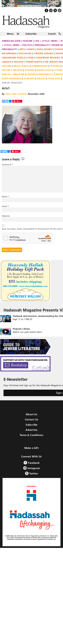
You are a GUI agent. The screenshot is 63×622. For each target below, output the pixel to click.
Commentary (40, 68)
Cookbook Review (47, 60)
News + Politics (23, 48)
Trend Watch (34, 64)
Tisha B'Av (54, 81)
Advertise (31, 432)
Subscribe (31, 36)
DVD (39, 52)
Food (30, 60)
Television (24, 56)
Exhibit (48, 52)
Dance (31, 52)
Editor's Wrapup (12, 73)
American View (11, 43)
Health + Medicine (13, 77)
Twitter (33, 476)
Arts (22, 52)
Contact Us (31, 422)
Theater (38, 56)
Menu (10, 36)
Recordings (9, 56)
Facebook (33, 465)
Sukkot (41, 81)
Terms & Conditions (31, 438)
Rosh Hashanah (11, 81)
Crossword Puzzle (13, 60)
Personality (42, 48)
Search (52, 36)
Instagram (33, 471)
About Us (31, 417)
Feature (27, 43)
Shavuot (29, 81)
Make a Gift (31, 451)
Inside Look (43, 73)
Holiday (19, 64)
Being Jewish (22, 68)
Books (49, 56)
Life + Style (42, 43)
